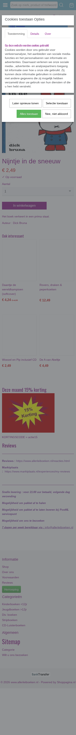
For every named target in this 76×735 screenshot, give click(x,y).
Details (34, 33)
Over (48, 33)
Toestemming (16, 33)
